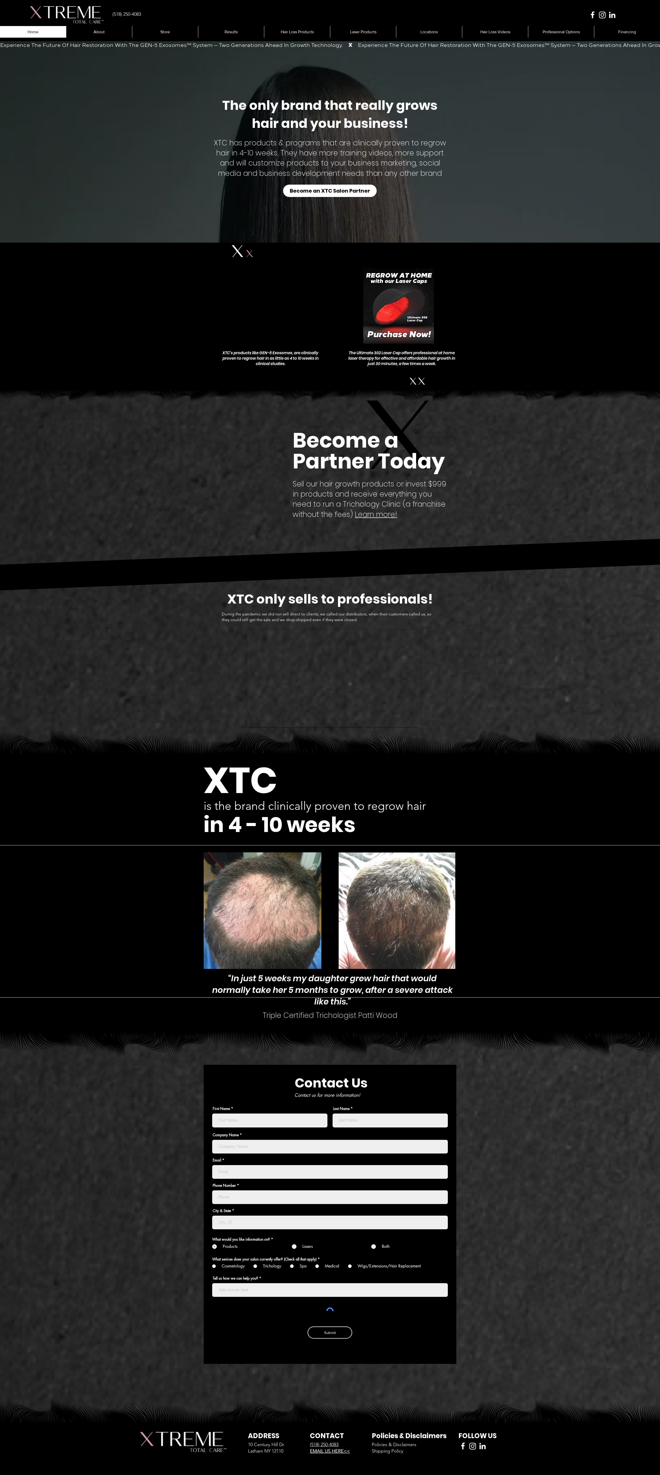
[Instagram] (602, 14)
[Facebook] (592, 14)
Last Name (341, 1108)
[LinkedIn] (612, 14)
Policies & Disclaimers (394, 1444)
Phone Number (224, 1185)
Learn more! (376, 514)
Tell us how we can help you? (235, 1278)
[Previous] (29, 142)
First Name (221, 1108)
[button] (231, 32)
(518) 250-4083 (324, 1444)
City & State (222, 1211)
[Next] (631, 142)
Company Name (226, 1135)
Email (217, 1160)
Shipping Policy (387, 1451)
